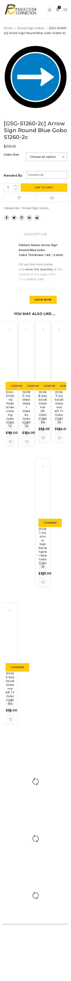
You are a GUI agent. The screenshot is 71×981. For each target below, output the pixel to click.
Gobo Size (11, 154)
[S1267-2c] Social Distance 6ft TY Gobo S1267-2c (59, 407)
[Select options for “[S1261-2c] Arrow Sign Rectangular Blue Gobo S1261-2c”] (42, 573)
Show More (43, 299)
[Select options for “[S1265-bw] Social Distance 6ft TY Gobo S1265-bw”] (10, 710)
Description (35, 234)
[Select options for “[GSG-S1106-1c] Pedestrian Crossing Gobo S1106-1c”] (10, 433)
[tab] (35, 234)
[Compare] (10, 424)
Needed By (13, 175)
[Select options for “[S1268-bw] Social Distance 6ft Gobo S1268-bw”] (42, 429)
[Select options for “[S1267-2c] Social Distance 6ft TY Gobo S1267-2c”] (59, 429)
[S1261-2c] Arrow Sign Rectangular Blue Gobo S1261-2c (42, 548)
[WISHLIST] (19, 198)
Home (8, 28)
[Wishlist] (10, 441)
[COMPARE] (52, 198)
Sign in (49, 9)
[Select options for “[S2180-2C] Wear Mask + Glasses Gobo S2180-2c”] (26, 433)
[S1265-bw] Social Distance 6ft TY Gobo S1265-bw (10, 689)
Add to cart (44, 187)
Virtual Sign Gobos (30, 28)
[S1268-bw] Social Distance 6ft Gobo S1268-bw (42, 407)
